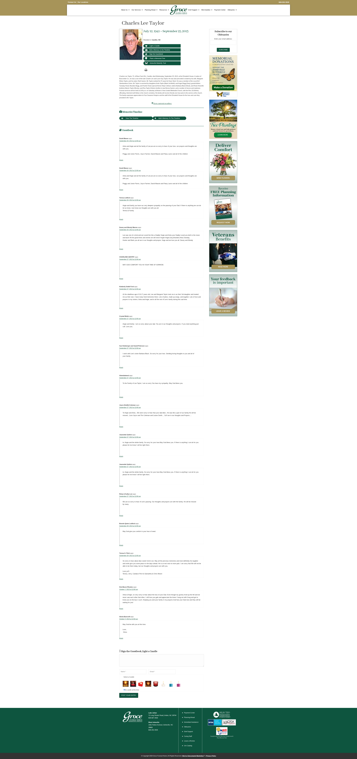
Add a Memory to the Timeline (159, 50)
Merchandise (205, 10)
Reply (121, 160)
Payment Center (220, 10)
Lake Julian (152, 713)
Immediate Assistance (191, 722)
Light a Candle (154, 46)
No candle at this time (132, 690)
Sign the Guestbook (156, 54)
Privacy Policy (211, 756)
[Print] (146, 69)
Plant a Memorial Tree (157, 58)
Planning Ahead (150, 10)
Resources (163, 10)
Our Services (136, 10)
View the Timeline (131, 118)
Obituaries (231, 10)
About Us (124, 10)
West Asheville (153, 722)
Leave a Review (189, 741)
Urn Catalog (188, 745)
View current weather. (162, 103)
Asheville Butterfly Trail (158, 63)
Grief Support (192, 10)
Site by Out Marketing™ (193, 756)
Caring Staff (188, 736)
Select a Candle (129, 677)
